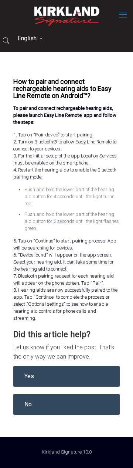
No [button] (28, 404)
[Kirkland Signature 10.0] (66, 15)
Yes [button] (29, 376)
